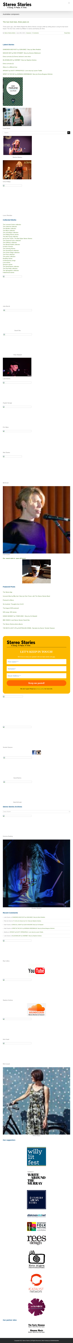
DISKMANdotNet (54, 1340)
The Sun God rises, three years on (16, 22)
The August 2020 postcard (11, 608)
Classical (28, 33)
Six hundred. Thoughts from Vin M (13, 604)
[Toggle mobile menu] (69, 3)
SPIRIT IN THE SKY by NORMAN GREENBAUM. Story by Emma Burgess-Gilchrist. (33, 928)
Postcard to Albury (8, 600)
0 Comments (35, 33)
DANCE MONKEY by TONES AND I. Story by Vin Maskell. (20, 616)
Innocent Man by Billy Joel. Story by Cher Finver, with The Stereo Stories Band (26, 596)
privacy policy (40, 689)
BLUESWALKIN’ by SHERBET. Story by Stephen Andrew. (27, 935)
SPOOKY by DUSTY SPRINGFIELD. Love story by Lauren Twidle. (26, 932)
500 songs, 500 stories (10, 612)
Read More (67, 33)
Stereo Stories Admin (9, 33)
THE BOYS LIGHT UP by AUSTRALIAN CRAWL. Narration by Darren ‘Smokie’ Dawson (29, 628)
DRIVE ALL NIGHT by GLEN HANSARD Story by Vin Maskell (27, 924)
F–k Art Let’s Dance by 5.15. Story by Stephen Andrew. (27, 921)
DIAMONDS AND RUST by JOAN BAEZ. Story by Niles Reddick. (28, 917)
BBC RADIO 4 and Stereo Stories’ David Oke (16, 620)
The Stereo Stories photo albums (13, 624)
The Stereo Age (7, 592)
